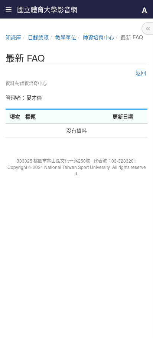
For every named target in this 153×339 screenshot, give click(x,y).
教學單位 (65, 37)
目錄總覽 (38, 37)
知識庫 (13, 37)
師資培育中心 (98, 37)
